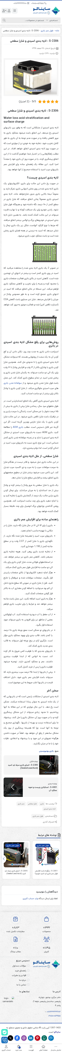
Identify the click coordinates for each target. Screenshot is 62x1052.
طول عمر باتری (47, 30)
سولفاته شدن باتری (13, 383)
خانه (57, 30)
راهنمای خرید (20, 970)
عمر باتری (21, 803)
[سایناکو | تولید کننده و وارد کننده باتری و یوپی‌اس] (46, 11)
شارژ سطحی (32, 803)
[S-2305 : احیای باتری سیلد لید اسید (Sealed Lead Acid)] (16, 854)
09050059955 (37, 3)
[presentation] (58, 859)
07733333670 (20, 3)
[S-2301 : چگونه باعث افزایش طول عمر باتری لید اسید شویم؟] (46, 854)
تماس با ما (21, 984)
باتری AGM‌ (18, 427)
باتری (42, 803)
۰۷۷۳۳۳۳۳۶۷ (53, 1011)
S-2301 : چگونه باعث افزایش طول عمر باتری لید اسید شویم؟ (46, 872)
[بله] (4, 1032)
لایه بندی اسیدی (50, 809)
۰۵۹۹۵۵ (57, 1015)
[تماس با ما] (4, 1040)
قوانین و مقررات (19, 975)
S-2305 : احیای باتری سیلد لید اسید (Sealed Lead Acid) (16, 872)
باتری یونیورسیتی (46, 751)
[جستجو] (4, 20)
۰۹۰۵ (50, 1015)
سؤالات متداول (19, 965)
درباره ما (22, 980)
